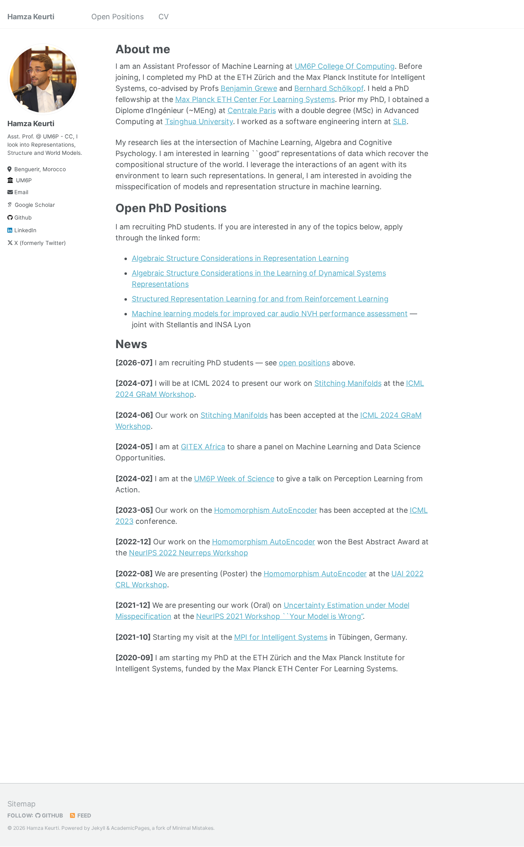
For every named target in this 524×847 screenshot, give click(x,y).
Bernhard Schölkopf (329, 88)
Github (23, 217)
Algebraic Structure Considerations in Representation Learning (240, 258)
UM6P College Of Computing (345, 66)
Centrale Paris (252, 110)
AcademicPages (130, 828)
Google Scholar (35, 205)
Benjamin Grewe (249, 88)
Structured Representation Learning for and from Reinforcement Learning (260, 298)
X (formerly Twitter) (40, 243)
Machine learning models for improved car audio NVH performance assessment (270, 313)
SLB (400, 121)
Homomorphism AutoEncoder (265, 510)
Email (21, 192)
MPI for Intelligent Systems (281, 637)
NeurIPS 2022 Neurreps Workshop (188, 552)
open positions (304, 362)
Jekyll (98, 828)
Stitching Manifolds (348, 383)
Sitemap (21, 803)
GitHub (52, 815)
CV (163, 16)
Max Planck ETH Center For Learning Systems (255, 99)
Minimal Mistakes (192, 828)
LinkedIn (25, 230)
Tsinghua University (199, 121)
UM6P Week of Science (234, 478)
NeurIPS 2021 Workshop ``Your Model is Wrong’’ (279, 616)
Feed (83, 815)
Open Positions (117, 16)
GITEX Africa (203, 446)
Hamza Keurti (30, 16)
